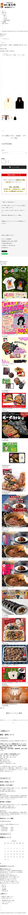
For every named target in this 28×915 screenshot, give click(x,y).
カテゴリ (4, 887)
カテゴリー (4, 14)
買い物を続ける (4, 247)
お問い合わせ (5, 23)
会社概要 (4, 21)
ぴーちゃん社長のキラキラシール (10, 334)
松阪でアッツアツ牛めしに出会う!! (10, 642)
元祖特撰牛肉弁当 (6, 465)
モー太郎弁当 (5, 439)
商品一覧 (4, 12)
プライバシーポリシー (7, 902)
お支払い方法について (7, 898)
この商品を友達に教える (6, 243)
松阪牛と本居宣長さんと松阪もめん (10, 664)
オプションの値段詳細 (6, 239)
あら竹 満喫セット (6, 390)
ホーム (3, 11)
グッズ (5, 17)
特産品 (7, 20)
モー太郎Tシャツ (6, 299)
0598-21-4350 (3, 48)
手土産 (5, 18)
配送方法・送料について (7, 896)
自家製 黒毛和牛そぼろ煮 (8, 587)
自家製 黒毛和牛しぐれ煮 (8, 558)
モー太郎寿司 (5, 615)
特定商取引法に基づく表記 (8, 900)
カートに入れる (15, 167)
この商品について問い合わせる (8, 245)
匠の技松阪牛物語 (6, 492)
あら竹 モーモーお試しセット (9, 363)
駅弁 (5, 15)
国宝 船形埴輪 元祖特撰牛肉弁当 (9, 704)
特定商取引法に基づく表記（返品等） (9, 241)
